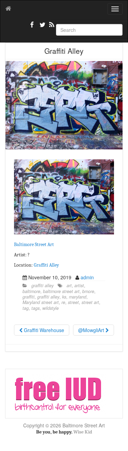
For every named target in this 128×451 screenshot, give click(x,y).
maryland (77, 297)
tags (35, 308)
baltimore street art (61, 291)
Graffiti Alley (46, 265)
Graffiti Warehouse (43, 330)
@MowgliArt (91, 330)
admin (87, 277)
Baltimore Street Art (34, 244)
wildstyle (50, 308)
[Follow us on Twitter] (41, 27)
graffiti (28, 297)
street (73, 302)
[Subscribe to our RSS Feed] (51, 27)
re (63, 302)
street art (90, 302)
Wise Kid (82, 432)
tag (26, 308)
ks (64, 297)
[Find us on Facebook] (32, 27)
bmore (88, 291)
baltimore (31, 291)
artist (79, 285)
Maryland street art (41, 302)
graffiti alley (42, 285)
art (69, 285)
